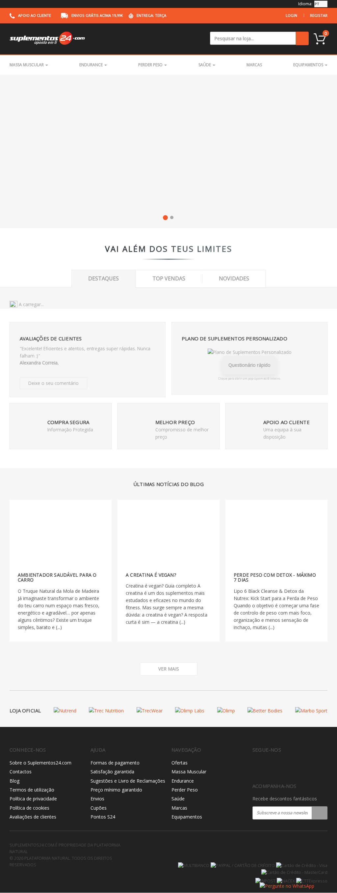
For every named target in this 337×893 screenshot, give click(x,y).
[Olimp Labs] (189, 710)
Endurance (91, 65)
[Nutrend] (65, 710)
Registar (318, 15)
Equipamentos (308, 65)
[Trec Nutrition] (106, 710)
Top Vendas (168, 278)
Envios (97, 798)
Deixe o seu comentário (53, 383)
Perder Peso (151, 65)
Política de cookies (29, 808)
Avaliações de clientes (33, 817)
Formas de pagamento (115, 763)
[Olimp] (226, 710)
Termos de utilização (32, 790)
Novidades (234, 278)
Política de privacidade (33, 798)
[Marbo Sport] (311, 710)
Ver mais (168, 669)
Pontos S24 (103, 817)
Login (291, 15)
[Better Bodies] (264, 710)
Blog (14, 781)
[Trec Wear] (150, 710)
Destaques (103, 278)
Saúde (205, 65)
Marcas (254, 65)
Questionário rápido (249, 365)
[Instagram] (270, 767)
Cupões (99, 808)
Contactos (21, 771)
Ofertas (179, 763)
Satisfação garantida (112, 771)
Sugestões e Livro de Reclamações (128, 781)
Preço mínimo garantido (116, 790)
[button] (165, 217)
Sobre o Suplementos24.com (40, 763)
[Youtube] (284, 767)
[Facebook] (256, 767)
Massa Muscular (27, 65)
